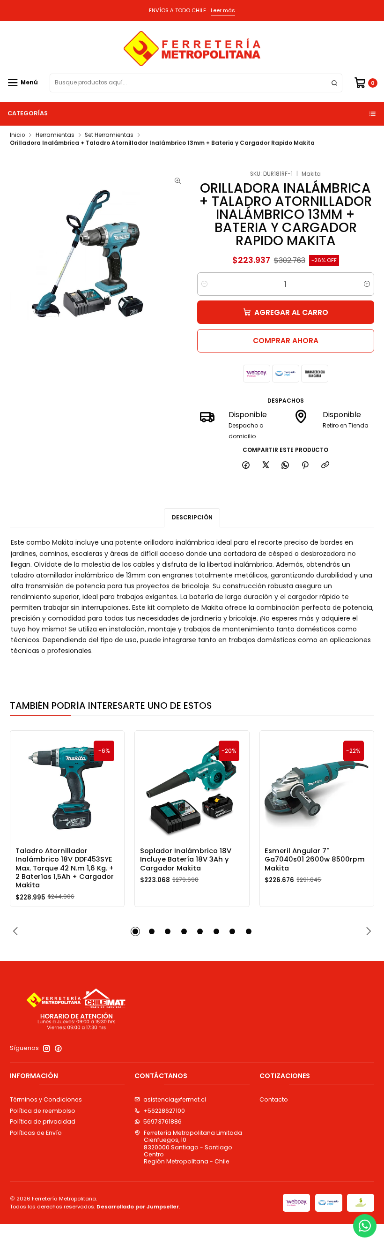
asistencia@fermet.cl (174, 1099)
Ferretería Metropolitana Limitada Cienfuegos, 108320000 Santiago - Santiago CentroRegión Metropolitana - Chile (193, 1147)
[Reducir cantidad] (204, 284)
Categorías (27, 113)
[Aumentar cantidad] (367, 284)
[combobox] (196, 83)
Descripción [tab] (192, 517)
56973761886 (162, 1121)
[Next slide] (367, 931)
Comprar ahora (285, 340)
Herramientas (55, 135)
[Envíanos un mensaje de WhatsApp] (365, 1226)
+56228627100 (164, 1111)
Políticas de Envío (36, 1133)
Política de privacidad (42, 1121)
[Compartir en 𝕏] (265, 465)
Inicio (17, 135)
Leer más (223, 10)
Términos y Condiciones (46, 1099)
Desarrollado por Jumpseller (137, 1206)
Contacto (273, 1099)
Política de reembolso (42, 1111)
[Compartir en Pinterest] (305, 465)
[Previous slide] (17, 931)
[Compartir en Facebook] (246, 465)
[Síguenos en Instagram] (47, 1048)
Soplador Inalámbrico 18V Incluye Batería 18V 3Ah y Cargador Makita (185, 859)
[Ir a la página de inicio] (192, 48)
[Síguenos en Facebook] (58, 1048)
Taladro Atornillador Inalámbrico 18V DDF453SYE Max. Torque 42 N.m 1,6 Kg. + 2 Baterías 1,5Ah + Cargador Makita (64, 868)
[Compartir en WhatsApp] (285, 465)
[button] (135, 931)
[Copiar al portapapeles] (325, 465)
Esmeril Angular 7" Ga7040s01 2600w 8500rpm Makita (315, 859)
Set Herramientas (109, 135)
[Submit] (334, 83)
